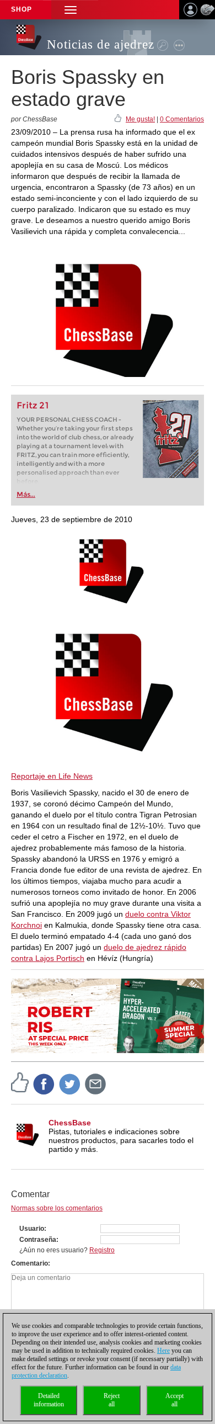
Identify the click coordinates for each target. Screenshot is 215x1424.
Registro (102, 1250)
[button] (70, 9)
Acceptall (174, 1400)
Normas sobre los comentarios (57, 1208)
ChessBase (70, 1122)
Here (163, 1350)
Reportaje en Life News (52, 776)
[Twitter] (70, 1083)
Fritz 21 (33, 405)
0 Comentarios (182, 119)
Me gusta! (140, 119)
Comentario (29, 1263)
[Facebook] (44, 1083)
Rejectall (112, 1400)
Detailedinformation (49, 1400)
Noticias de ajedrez (100, 44)
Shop (21, 9)
